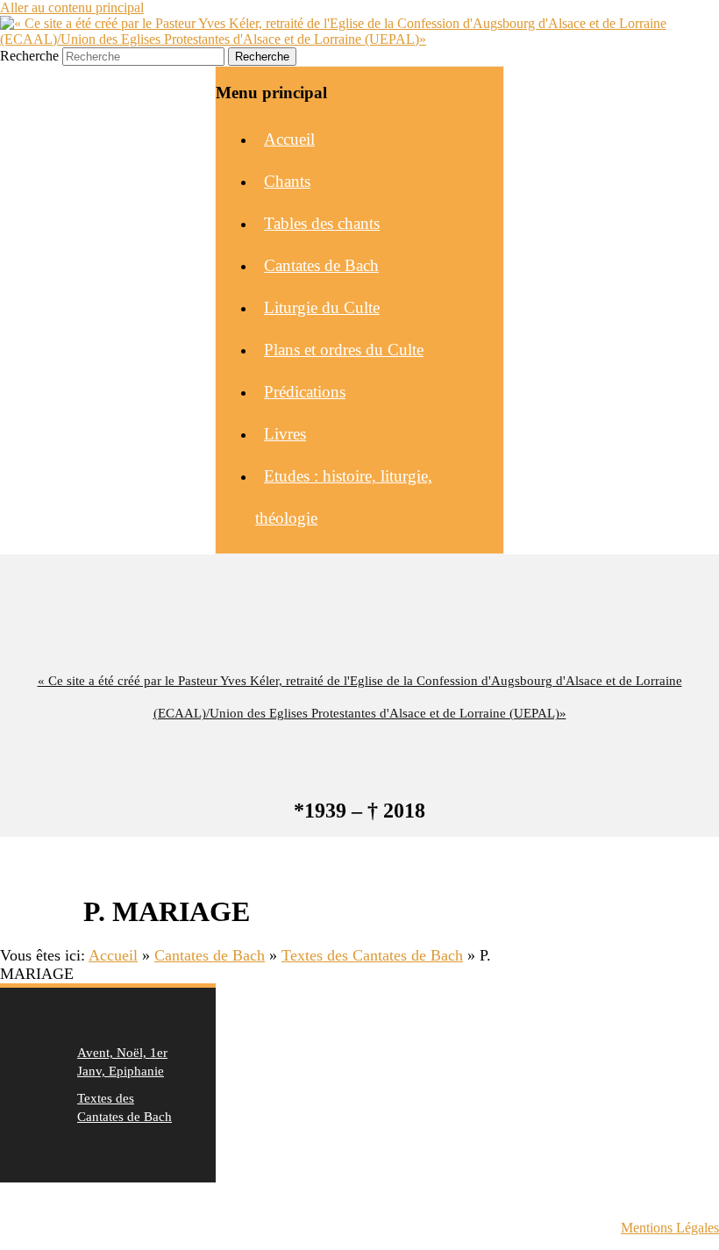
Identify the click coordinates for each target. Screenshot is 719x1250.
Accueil (289, 139)
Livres (285, 434)
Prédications (304, 391)
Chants (287, 181)
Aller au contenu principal (72, 7)
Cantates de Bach (321, 265)
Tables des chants (322, 223)
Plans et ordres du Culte (344, 349)
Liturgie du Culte (322, 307)
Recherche (29, 55)
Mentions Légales (670, 1227)
